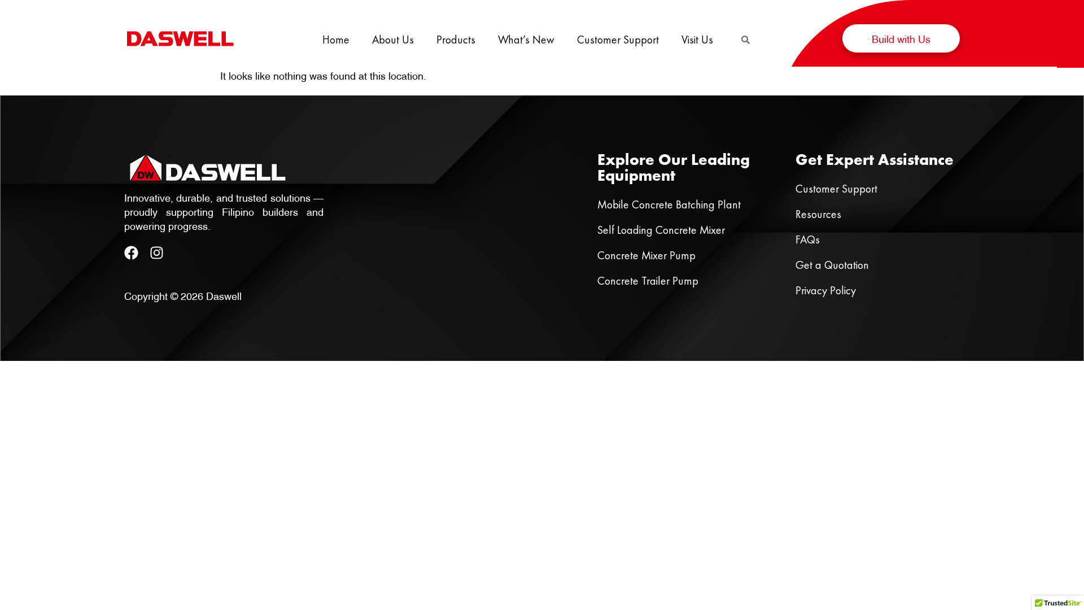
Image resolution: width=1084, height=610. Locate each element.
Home (335, 39)
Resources (818, 214)
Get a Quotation (832, 265)
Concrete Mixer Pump (646, 255)
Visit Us (697, 39)
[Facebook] (131, 253)
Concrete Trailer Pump (647, 280)
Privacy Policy (825, 290)
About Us (393, 39)
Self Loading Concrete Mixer (661, 230)
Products (455, 39)
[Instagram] (157, 253)
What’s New (526, 39)
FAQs (807, 239)
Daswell (224, 295)
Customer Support (618, 39)
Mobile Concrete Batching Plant (669, 204)
